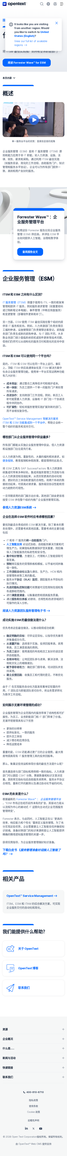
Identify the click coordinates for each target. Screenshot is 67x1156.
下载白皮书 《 (32, 852)
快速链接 (8, 1067)
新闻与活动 (9, 1058)
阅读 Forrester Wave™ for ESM (27, 62)
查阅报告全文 (30, 251)
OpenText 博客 (28, 968)
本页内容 (7, 77)
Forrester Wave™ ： (38, 799)
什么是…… (8, 1048)
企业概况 (8, 1039)
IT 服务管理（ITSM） (15, 302)
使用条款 (33, 1106)
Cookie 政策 (33, 1111)
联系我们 (24, 987)
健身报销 (8, 460)
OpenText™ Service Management (30, 895)
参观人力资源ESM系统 (17, 507)
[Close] (56, 22)
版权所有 (41, 1136)
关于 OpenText (28, 948)
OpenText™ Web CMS (30, 1143)
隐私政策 (33, 1100)
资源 (5, 1029)
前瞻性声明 (33, 1120)
